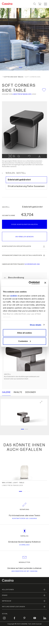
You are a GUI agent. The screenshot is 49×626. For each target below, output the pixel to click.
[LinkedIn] (44, 619)
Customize (23, 341)
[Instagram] (4, 619)
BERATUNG (24, 509)
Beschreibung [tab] (16, 277)
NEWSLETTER (24, 562)
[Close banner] (45, 283)
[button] (45, 4)
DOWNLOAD (24, 545)
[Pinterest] (24, 619)
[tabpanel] (24, 347)
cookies (13, 296)
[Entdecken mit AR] (10, 156)
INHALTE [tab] (18, 392)
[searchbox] (35, 4)
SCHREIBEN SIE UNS (32, 264)
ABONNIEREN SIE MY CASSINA (24, 571)
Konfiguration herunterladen (16, 246)
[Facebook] (14, 619)
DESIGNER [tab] (30, 392)
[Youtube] (34, 619)
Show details (35, 325)
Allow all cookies (24, 333)
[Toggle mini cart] (40, 4)
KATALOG (24, 536)
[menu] (45, 4)
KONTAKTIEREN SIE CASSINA (24, 518)
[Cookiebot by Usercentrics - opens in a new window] (30, 282)
